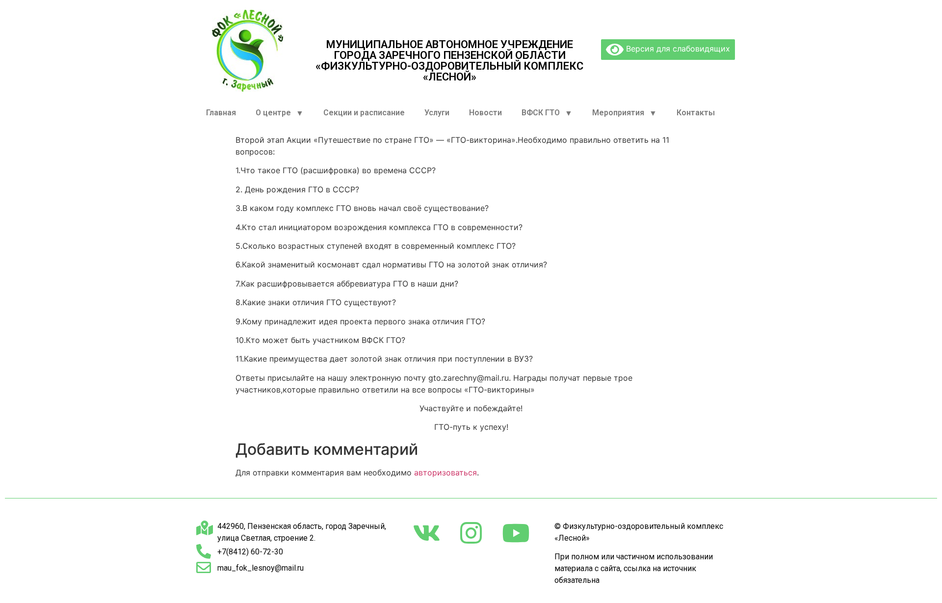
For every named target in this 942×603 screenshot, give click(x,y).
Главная (221, 112)
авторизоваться (445, 472)
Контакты (696, 112)
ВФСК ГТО (541, 112)
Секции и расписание (364, 112)
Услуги (436, 112)
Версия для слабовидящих (677, 48)
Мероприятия (618, 112)
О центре (273, 112)
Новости (485, 112)
